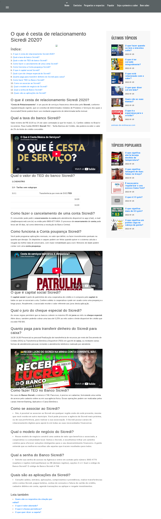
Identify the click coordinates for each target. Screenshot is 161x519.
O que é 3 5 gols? (134, 197)
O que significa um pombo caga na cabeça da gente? (134, 222)
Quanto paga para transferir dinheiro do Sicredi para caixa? (39, 77)
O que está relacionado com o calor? (134, 76)
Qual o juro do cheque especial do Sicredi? (32, 73)
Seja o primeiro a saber (127, 5)
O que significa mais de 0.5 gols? (134, 209)
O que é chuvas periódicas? (28, 509)
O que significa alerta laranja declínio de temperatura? (132, 156)
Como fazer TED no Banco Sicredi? (28, 80)
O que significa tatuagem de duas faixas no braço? (134, 171)
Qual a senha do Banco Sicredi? (28, 90)
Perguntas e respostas (94, 5)
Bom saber (144, 5)
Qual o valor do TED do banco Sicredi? (30, 60)
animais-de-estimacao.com (123, 125)
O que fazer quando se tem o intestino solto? (135, 48)
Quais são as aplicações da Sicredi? (30, 93)
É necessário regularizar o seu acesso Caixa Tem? (135, 185)
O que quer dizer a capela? (28, 512)
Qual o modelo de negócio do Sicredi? (30, 86)
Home (67, 5)
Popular (110, 5)
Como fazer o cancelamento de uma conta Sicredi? (35, 64)
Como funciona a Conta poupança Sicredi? (32, 67)
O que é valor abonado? (26, 506)
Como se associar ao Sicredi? (27, 83)
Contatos (77, 5)
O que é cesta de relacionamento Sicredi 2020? (34, 54)
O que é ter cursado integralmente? (133, 62)
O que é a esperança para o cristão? (134, 113)
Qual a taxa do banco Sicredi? (26, 57)
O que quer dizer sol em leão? (133, 88)
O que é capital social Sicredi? (26, 70)
